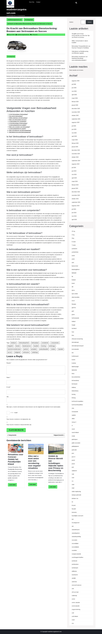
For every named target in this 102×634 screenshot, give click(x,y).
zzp (73, 623)
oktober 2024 (75, 157)
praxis (73, 463)
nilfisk (73, 418)
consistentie (45, 342)
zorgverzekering (76, 609)
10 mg (73, 231)
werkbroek (74, 561)
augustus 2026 (75, 80)
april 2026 (74, 94)
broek (73, 283)
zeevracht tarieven (76, 585)
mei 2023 (74, 216)
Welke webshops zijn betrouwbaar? (18, 118)
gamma (74, 307)
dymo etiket (75, 293)
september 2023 (76, 202)
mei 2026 (74, 91)
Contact (38, 2)
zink (73, 588)
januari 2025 (75, 146)
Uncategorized (29, 19)
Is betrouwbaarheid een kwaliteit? (17, 125)
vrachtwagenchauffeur (77, 557)
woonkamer (75, 574)
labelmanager (75, 366)
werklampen (75, 567)
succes (10, 352)
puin (73, 467)
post (73, 453)
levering (43, 346)
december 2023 (76, 191)
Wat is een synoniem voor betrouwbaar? (19, 127)
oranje (73, 436)
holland (73, 321)
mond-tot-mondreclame (14, 349)
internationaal (75, 342)
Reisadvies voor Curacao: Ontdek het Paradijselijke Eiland (15, 459)
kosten (73, 359)
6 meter (74, 241)
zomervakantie (75, 606)
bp (72, 276)
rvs (72, 481)
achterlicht (74, 248)
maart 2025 (75, 139)
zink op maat (75, 592)
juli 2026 (74, 84)
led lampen (74, 384)
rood (73, 477)
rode (73, 474)
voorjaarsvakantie (76, 554)
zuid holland (75, 616)
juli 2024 (74, 167)
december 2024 (76, 150)
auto (73, 262)
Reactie (9, 363)
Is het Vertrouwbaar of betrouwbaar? (18, 114)
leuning (73, 394)
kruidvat (74, 363)
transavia (74, 512)
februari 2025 (75, 143)
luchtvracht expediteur (77, 401)
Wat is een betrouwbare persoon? (17, 119)
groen (73, 314)
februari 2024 (75, 184)
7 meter (74, 245)
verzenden (74, 540)
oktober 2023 (75, 198)
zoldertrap (74, 595)
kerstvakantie (75, 349)
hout (73, 332)
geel (73, 311)
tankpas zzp (75, 498)
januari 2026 (75, 105)
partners (26, 349)
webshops (35, 352)
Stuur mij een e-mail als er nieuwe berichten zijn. (19, 424)
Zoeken (71, 22)
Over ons (31, 2)
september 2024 (76, 160)
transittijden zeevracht (77, 515)
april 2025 (74, 136)
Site (8, 396)
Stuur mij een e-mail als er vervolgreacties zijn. (19, 419)
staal (73, 488)
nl (72, 425)
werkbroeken (75, 564)
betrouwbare (35, 342)
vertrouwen (26, 352)
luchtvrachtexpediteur (77, 404)
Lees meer (13, 485)
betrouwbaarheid (24, 342)
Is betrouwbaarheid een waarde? (17, 128)
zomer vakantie (76, 602)
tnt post (74, 505)
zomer (73, 599)
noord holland (75, 432)
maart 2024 (75, 181)
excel (73, 300)
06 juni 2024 (11, 34)
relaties (53, 349)
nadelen (74, 415)
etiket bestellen (75, 297)
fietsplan (74, 304)
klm (73, 352)
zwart (73, 619)
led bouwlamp (75, 380)
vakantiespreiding (76, 536)
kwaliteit (36, 346)
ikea (73, 335)
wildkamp (74, 571)
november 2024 (76, 153)
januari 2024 (75, 188)
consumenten (55, 342)
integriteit (10, 346)
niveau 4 (74, 422)
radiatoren (74, 470)
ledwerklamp (75, 390)
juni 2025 (74, 129)
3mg (73, 238)
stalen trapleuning (76, 491)
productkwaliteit (43, 349)
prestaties (34, 349)
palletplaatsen (75, 446)
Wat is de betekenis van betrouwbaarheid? (20, 130)
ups (73, 526)
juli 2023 (74, 209)
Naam (9, 377)
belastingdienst (75, 269)
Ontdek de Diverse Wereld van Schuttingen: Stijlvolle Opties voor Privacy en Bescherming (55, 463)
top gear (74, 508)
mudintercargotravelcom (23, 34)
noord (73, 429)
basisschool (75, 266)
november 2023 (76, 195)
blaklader (74, 273)
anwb (73, 259)
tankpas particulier (76, 495)
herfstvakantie (75, 318)
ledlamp (74, 387)
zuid (73, 613)
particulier (74, 449)
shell (73, 484)
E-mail (9, 387)
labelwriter (74, 370)
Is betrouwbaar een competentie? (17, 121)
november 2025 (76, 112)
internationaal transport (78, 345)
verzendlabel (75, 543)
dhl (72, 286)
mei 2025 (74, 132)
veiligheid (17, 352)
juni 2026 (74, 87)
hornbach (74, 328)
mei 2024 (74, 174)
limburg (74, 397)
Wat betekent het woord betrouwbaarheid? (20, 132)
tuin (73, 519)
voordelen (74, 550)
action (73, 255)
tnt (72, 501)
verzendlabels (75, 547)
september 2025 (76, 119)
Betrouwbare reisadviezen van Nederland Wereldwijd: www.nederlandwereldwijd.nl (79, 58)
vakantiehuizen (76, 529)
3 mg (73, 234)
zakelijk (74, 578)
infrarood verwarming (77, 338)
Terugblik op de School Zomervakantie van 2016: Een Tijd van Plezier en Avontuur (80, 35)
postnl (73, 460)
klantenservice (27, 346)
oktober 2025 (75, 115)
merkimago (52, 346)
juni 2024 (74, 171)
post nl (73, 456)
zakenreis (74, 581)
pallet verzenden (76, 443)
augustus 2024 (75, 164)
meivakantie (75, 411)
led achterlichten (76, 377)
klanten (18, 346)
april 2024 (74, 178)
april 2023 (74, 219)
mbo (73, 408)
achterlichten (75, 252)
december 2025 (76, 108)
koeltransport (75, 356)
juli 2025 (74, 126)
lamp (73, 373)
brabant (74, 279)
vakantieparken (76, 533)
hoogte (73, 325)
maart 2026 (75, 98)
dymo (73, 290)
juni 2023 (74, 212)
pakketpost (74, 439)
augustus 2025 (75, 122)
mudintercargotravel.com (15, 19)
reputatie (60, 349)
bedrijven (13, 342)
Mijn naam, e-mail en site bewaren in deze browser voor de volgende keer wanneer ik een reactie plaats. (34, 407)
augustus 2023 (75, 205)
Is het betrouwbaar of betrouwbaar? (18, 123)
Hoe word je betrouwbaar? (16, 116)
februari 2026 (75, 101)
